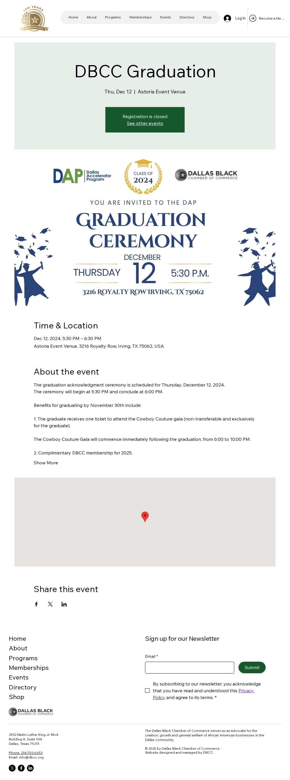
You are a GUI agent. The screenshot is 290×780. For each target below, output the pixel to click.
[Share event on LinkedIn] (64, 604)
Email (151, 656)
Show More (46, 462)
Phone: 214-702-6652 (25, 753)
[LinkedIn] (30, 768)
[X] (12, 768)
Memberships (29, 668)
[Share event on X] (50, 604)
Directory (23, 687)
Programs (23, 658)
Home (17, 638)
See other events (145, 123)
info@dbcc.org (31, 757)
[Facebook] (21, 768)
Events (19, 677)
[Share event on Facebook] (36, 604)
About (18, 648)
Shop (16, 697)
